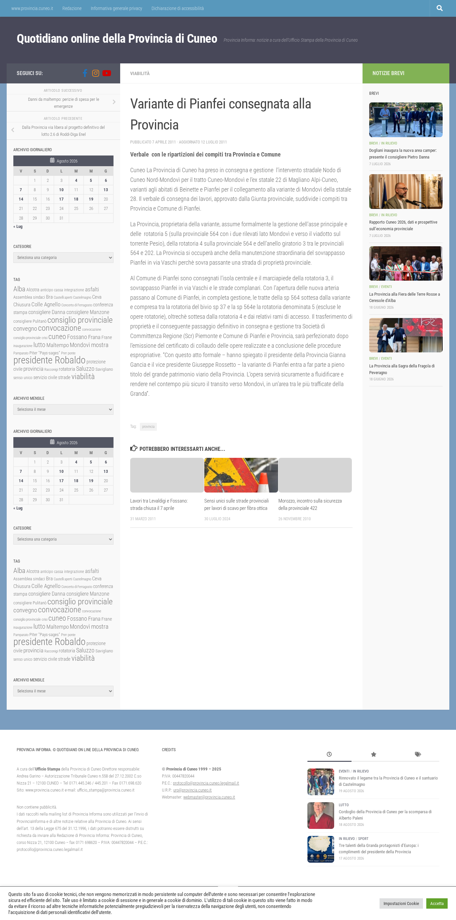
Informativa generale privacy (116, 8)
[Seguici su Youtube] (106, 73)
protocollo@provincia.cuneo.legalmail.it (206, 783)
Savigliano (104, 369)
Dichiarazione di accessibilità (178, 8)
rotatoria (67, 369)
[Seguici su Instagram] (95, 73)
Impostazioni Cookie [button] (401, 903)
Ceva (96, 297)
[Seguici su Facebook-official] (85, 73)
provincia (148, 426)
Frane (106, 337)
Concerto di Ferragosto (76, 305)
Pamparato (20, 353)
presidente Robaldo (49, 360)
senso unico (22, 377)
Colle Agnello (45, 304)
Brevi (373, 143)
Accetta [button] (437, 903)
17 (61, 199)
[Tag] (417, 755)
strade (64, 377)
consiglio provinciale (79, 320)
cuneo (57, 336)
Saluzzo (85, 368)
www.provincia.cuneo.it (32, 8)
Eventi (386, 287)
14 (21, 199)
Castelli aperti (63, 297)
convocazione (59, 328)
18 (76, 199)
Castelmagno (82, 297)
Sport (363, 839)
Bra (49, 297)
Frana (94, 337)
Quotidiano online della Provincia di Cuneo (117, 38)
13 (105, 189)
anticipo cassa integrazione (62, 290)
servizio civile (45, 377)
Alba (19, 289)
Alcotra (32, 289)
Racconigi (51, 369)
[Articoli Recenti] (329, 755)
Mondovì (80, 344)
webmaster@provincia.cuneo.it (209, 797)
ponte (71, 353)
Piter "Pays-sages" (44, 352)
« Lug (18, 226)
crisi (44, 338)
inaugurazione (22, 346)
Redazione (71, 8)
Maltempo (57, 345)
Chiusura (21, 305)
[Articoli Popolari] (374, 755)
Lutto (344, 805)
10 (61, 189)
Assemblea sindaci (29, 297)
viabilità (83, 376)
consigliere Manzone (87, 312)
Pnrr (64, 353)
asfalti (92, 289)
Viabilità (140, 73)
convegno (25, 328)
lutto (39, 345)
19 (91, 199)
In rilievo (389, 143)
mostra (99, 345)
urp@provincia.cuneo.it (192, 790)
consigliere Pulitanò (29, 321)
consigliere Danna (46, 312)
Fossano (77, 336)
